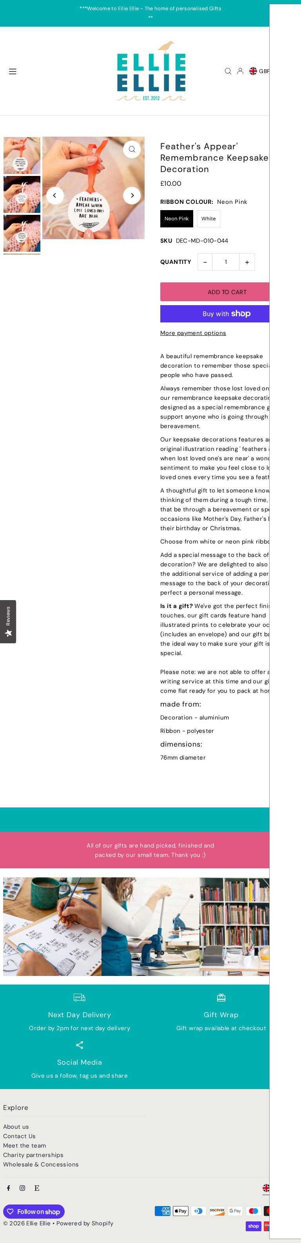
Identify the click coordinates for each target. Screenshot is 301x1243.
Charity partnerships (33, 1155)
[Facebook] (8, 1188)
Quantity (175, 262)
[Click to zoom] (132, 149)
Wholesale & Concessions (41, 1164)
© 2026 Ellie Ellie (28, 1223)
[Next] (132, 195)
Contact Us (19, 1136)
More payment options (193, 333)
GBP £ (267, 71)
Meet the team (24, 1146)
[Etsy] (36, 1188)
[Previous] (55, 195)
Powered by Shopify (85, 1223)
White (208, 218)
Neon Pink (177, 218)
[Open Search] (228, 71)
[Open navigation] (56, 70)
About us (16, 1127)
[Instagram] (22, 1188)
